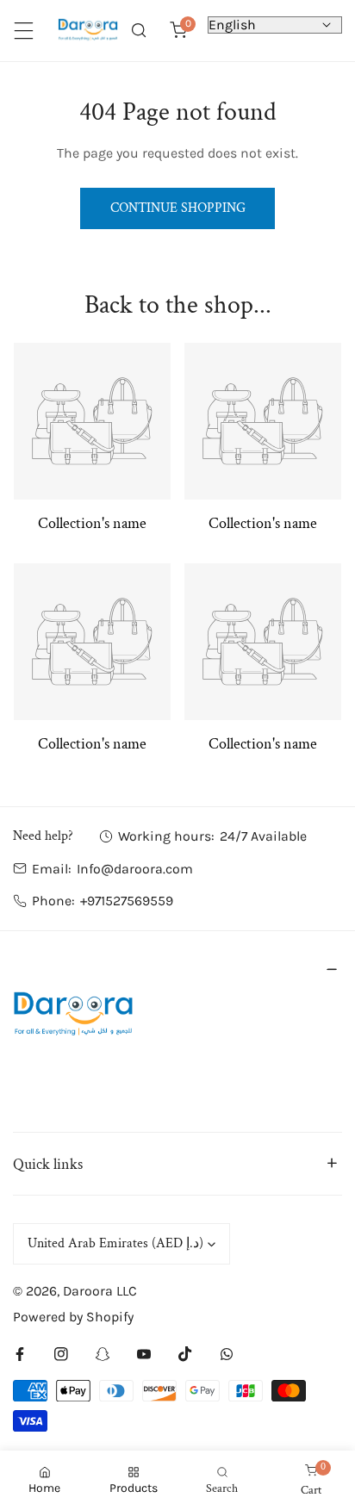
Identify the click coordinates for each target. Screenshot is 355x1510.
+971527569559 (126, 900)
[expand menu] (23, 30)
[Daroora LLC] (88, 30)
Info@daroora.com (135, 869)
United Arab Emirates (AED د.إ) (115, 1243)
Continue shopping (178, 208)
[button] (179, 30)
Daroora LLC (100, 1291)
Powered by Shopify (73, 1316)
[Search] (138, 30)
